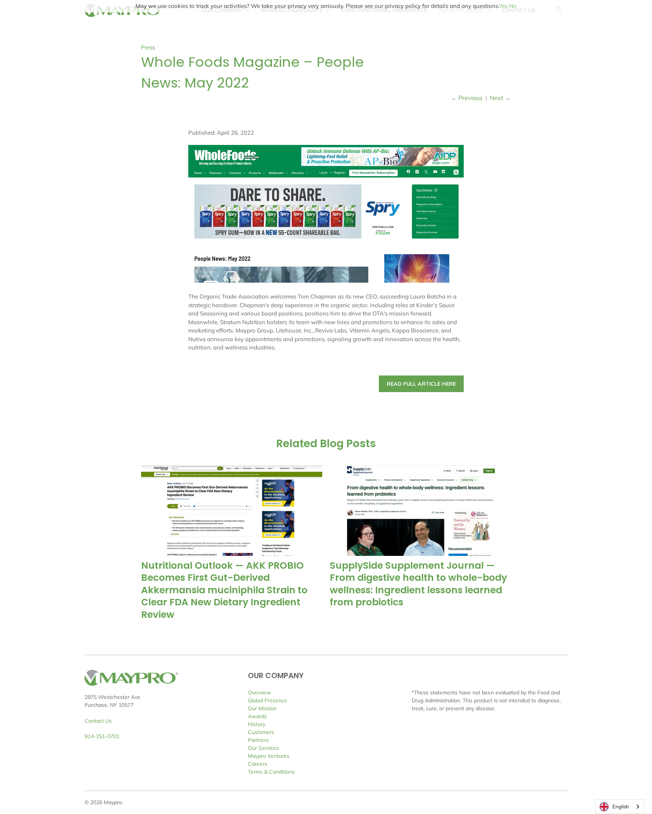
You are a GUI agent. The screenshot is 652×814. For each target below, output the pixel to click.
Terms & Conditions (271, 771)
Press (148, 47)
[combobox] (619, 806)
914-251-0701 (102, 736)
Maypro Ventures (268, 755)
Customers (261, 732)
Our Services (263, 748)
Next (500, 98)
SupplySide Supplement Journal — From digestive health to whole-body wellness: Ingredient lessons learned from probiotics (418, 584)
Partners (258, 740)
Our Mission (262, 708)
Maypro (113, 802)
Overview (259, 692)
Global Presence (267, 700)
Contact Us (98, 720)
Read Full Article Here (421, 383)
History (256, 724)
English (620, 806)
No (513, 5)
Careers (257, 763)
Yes (503, 5)
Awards (257, 716)
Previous (467, 98)
